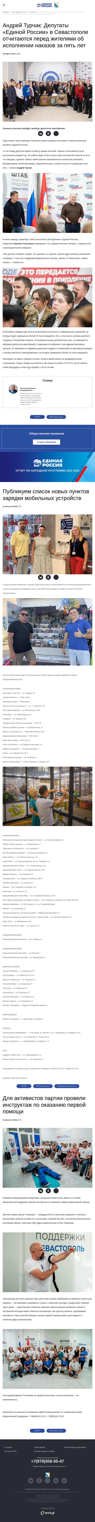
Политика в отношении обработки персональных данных (47, 1499)
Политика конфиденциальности (47, 1497)
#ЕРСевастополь (56, 417)
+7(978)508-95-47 (47, 1461)
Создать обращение (46, 442)
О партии (8, 1447)
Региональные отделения (75, 1447)
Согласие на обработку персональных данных (47, 1501)
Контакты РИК (10, 1451)
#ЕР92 (37, 417)
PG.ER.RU (69, 363)
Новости (32, 12)
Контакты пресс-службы (44, 1451)
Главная (6, 12)
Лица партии (39, 1447)
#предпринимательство (66, 1086)
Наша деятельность (19, 12)
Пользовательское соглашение (47, 1495)
